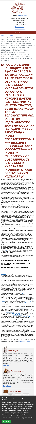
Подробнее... (7, 365)
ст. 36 (15, 219)
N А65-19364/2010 (17, 315)
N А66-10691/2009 (15, 313)
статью (13, 281)
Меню (18, 32)
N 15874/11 (29, 301)
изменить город (22, 15)
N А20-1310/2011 (27, 316)
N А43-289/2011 (9, 312)
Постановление (21, 308)
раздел (22, 241)
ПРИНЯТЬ (6, 421)
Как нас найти (19, 27)
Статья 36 (3, 274)
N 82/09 (25, 302)
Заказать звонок (20, 29)
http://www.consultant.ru (25, 341)
